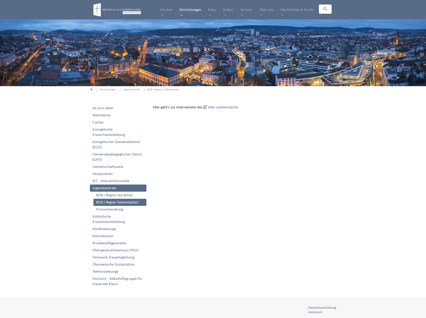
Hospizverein (103, 174)
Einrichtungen (190, 10)
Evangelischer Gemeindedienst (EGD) (116, 144)
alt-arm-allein (103, 108)
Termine (246, 10)
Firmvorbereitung (109, 209)
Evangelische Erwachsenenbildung (109, 132)
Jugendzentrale (104, 188)
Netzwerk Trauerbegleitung (113, 257)
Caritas (98, 122)
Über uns (266, 10)
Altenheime (101, 115)
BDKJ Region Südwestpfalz (117, 202)
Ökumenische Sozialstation (114, 264)
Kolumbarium (103, 236)
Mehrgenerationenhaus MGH (115, 250)
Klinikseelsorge (104, 229)
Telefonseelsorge (105, 271)
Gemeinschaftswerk (108, 167)
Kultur (228, 10)
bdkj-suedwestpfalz (223, 107)
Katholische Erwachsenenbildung (109, 219)
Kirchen (166, 10)
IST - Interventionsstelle (111, 181)
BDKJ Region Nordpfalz (114, 195)
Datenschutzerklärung (322, 307)
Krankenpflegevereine (109, 243)
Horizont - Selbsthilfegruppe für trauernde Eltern (117, 281)
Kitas (212, 10)
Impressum (315, 312)
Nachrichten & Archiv (297, 10)
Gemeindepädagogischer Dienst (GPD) (117, 157)
